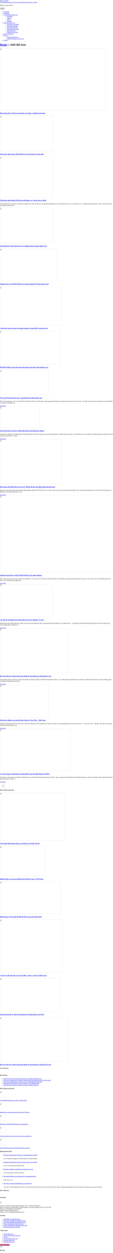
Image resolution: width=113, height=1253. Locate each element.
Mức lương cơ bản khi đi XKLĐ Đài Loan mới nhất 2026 (21, 917)
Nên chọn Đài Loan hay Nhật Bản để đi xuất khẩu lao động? (22, 431)
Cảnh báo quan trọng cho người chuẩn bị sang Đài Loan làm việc (24, 328)
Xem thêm (3, 406)
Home (3, 44)
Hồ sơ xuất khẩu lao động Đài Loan (14, 1224)
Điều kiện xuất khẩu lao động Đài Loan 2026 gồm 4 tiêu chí (18, 1169)
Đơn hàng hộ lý (11, 31)
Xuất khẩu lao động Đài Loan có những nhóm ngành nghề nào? (23, 246)
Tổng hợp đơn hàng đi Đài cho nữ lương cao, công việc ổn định (23, 200)
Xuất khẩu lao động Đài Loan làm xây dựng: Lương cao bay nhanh (20, 1162)
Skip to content (4, 1)
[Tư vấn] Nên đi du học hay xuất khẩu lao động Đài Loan (21, 398)
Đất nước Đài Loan (9, 1240)
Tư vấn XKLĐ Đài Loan (11, 15)
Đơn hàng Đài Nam (12, 27)
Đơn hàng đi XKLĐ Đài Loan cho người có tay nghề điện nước (21, 1083)
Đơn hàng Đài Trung (13, 29)
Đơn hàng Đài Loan (9, 23)
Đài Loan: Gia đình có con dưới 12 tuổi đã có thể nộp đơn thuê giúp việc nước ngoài (27, 1080)
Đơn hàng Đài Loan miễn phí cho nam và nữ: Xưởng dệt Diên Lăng (23, 1078)
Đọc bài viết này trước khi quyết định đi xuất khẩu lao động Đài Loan (25, 676)
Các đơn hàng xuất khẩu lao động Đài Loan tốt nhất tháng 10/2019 (24, 774)
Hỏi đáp (9, 21)
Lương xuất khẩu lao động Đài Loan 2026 (15, 1225)
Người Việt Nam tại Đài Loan (15, 38)
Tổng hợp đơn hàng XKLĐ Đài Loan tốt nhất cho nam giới (22, 154)
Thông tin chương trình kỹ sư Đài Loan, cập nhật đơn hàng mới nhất (23, 1082)
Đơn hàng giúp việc (12, 32)
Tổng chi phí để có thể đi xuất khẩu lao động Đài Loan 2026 (22, 1014)
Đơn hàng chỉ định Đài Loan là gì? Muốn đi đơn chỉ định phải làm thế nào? (27, 487)
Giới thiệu (6, 13)
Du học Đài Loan (8, 34)
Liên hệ (6, 40)
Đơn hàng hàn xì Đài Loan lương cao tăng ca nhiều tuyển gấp (22, 113)
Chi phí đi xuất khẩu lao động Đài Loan (15, 1222)
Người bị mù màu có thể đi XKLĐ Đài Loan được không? (21, 575)
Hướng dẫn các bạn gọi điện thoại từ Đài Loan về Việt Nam (21, 879)
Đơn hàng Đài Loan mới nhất (12, 1227)
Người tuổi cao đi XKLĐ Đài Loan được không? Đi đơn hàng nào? (24, 284)
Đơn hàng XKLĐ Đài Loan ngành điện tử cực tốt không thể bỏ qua (20, 1176)
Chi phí (9, 18)
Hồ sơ (8, 19)
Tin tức (6, 35)
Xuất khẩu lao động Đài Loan (12, 1219)
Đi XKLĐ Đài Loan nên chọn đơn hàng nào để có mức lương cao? (24, 367)
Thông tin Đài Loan (12, 37)
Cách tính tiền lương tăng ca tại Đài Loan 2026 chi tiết (19, 843)
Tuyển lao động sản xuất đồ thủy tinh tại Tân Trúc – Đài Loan (23, 720)
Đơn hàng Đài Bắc (12, 26)
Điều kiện (10, 16)
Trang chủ (6, 11)
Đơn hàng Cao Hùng (13, 24)
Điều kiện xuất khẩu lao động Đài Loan (15, 1220)
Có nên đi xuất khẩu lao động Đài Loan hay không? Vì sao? (22, 620)
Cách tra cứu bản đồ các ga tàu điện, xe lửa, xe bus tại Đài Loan (23, 975)
